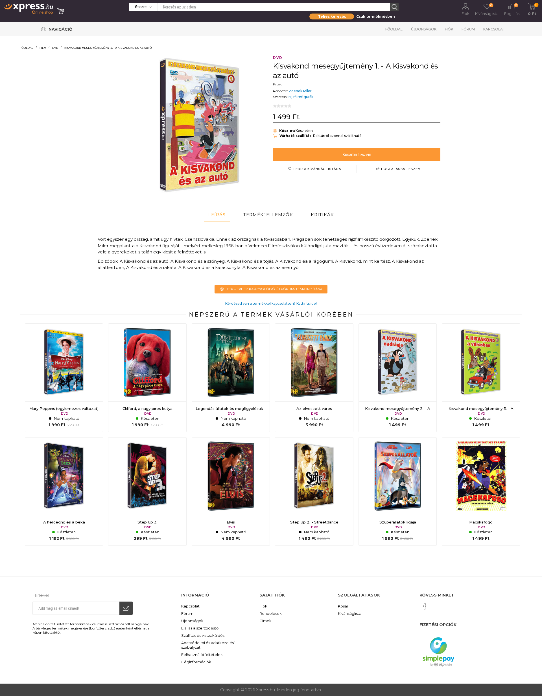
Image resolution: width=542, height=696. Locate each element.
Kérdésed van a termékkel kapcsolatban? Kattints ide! (271, 303)
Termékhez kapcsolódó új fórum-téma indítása (274, 289)
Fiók (465, 13)
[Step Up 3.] (147, 492)
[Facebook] (424, 606)
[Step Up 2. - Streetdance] (314, 492)
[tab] (217, 215)
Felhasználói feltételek (202, 654)
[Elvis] (231, 492)
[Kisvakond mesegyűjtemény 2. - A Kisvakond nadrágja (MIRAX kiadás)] (398, 378)
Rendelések (270, 613)
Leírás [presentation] (217, 214)
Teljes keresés (332, 16)
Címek (265, 620)
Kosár (343, 606)
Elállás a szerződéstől (200, 628)
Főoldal (394, 29)
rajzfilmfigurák (301, 97)
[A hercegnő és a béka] (64, 492)
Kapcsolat (494, 29)
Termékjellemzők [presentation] (268, 214)
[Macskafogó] (481, 492)
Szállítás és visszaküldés (202, 635)
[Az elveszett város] (314, 378)
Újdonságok (423, 29)
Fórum (468, 29)
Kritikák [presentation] (322, 214)
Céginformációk (196, 662)
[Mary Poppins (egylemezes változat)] (64, 378)
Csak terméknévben (375, 16)
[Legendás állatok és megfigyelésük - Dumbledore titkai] (231, 378)
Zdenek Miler (300, 91)
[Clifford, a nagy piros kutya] (147, 378)
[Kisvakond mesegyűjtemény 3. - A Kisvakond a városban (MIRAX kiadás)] (481, 378)
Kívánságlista (349, 613)
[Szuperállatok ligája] (398, 492)
